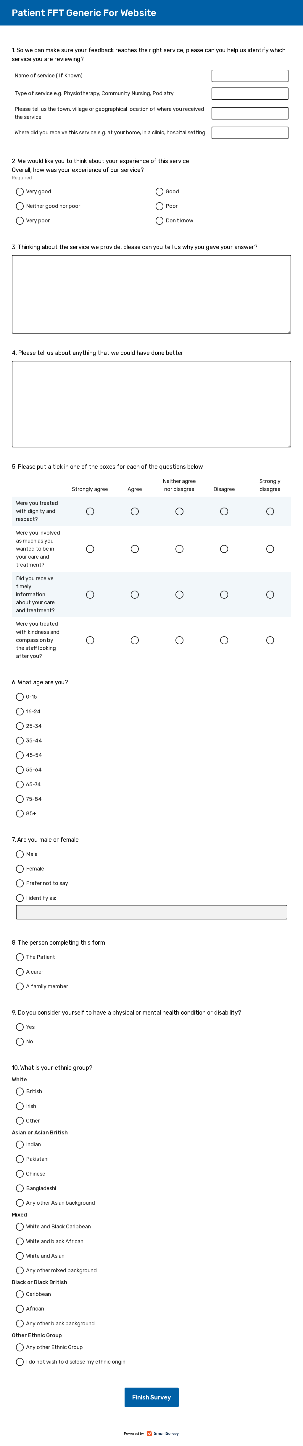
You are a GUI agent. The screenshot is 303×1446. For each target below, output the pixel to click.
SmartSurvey (169, 1434)
